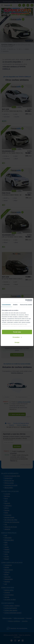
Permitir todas (17, 332)
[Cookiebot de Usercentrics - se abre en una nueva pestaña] (25, 300)
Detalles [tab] (15, 304)
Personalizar (16, 337)
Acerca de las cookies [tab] (26, 304)
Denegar (17, 342)
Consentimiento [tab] (6, 304)
